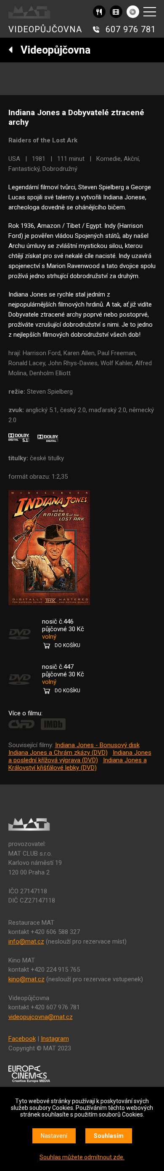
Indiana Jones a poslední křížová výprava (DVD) (79, 756)
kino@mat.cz (26, 979)
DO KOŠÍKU (67, 645)
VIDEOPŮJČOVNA (45, 29)
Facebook (22, 1038)
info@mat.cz (26, 941)
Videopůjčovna (51, 50)
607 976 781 (131, 29)
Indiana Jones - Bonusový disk (97, 745)
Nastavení (54, 1135)
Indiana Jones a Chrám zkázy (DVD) (58, 752)
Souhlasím (109, 1135)
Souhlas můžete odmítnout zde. (82, 1157)
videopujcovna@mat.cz (40, 1017)
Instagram (55, 1038)
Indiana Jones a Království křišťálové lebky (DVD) (77, 763)
